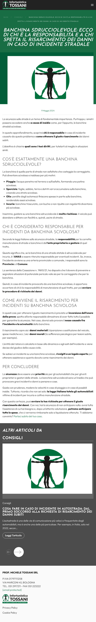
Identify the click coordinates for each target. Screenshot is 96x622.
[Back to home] (14, 5)
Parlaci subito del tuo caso (28, 416)
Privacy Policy (10, 607)
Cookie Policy (9, 612)
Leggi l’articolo (13, 535)
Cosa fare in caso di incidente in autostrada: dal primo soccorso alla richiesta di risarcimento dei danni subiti (47, 511)
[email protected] (12, 589)
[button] (92, 5)
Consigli (6, 503)
